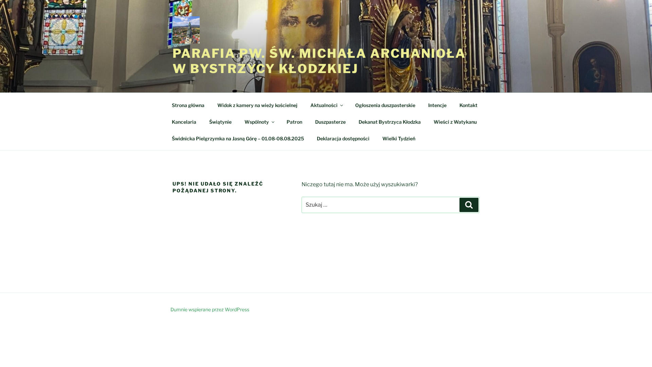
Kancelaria (184, 122)
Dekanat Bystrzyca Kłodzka (390, 122)
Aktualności (324, 105)
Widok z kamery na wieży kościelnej (257, 105)
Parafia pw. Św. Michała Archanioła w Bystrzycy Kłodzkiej (319, 61)
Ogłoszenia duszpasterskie (385, 105)
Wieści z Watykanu (455, 122)
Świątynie (220, 122)
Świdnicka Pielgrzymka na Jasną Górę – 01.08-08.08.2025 (238, 138)
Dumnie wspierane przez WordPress (209, 309)
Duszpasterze (330, 122)
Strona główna (188, 105)
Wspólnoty (256, 122)
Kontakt (468, 105)
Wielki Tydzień (398, 138)
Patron (294, 122)
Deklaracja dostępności (343, 138)
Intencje (437, 105)
